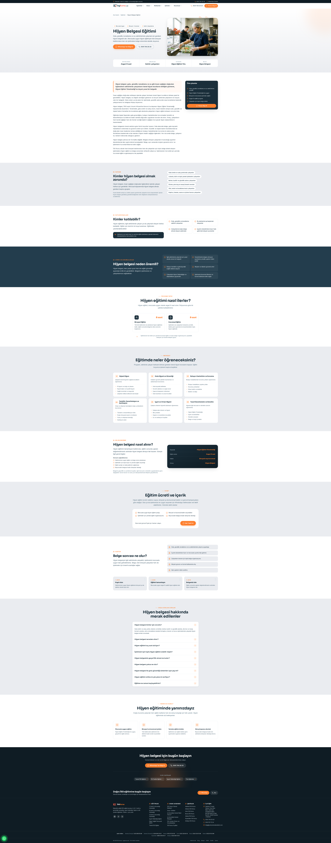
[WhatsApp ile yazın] (4, 838)
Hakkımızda (193, 840)
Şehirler (167, 6)
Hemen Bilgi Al (212, 5)
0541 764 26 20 (201, 1)
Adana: (208, 833)
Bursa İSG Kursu (189, 813)
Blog (198, 840)
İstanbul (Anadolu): (152, 833)
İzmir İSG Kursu (189, 811)
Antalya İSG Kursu (190, 821)
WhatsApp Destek (213, 1)
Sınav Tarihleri (171, 810)
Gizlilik (211, 840)
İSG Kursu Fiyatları (172, 825)
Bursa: (195, 833)
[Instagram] (114, 816)
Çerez (216, 840)
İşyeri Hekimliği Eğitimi (173, 779)
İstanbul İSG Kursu (190, 806)
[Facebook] (118, 816)
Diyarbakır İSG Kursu (191, 818)
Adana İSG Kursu (190, 816)
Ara (215, 792)
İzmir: (182, 833)
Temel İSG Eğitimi (140, 779)
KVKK (207, 840)
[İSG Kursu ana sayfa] (121, 5)
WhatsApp (204, 792)
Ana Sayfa (116, 15)
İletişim (203, 840)
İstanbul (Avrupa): (133, 833)
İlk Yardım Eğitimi (156, 779)
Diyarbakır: (159, 835)
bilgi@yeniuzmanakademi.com (211, 825)
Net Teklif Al (189, 523)
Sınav (148, 6)
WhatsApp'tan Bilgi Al (125, 47)
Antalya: (173, 835)
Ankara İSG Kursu (190, 809)
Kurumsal (177, 6)
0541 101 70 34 (209, 822)
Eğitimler (139, 6)
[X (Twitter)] (122, 816)
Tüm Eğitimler (190, 779)
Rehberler (157, 6)
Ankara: (169, 833)
